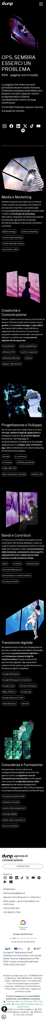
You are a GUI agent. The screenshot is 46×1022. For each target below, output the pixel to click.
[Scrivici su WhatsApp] (4, 1017)
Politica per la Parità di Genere (27, 986)
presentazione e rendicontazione (17, 575)
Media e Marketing (17, 197)
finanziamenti (32, 564)
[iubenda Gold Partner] (31, 938)
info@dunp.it (9, 889)
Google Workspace (11, 674)
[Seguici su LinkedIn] (18, 126)
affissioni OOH (9, 352)
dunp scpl (23, 976)
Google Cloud (8, 686)
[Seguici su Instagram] (4, 126)
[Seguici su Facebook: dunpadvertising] (11, 126)
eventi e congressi (29, 352)
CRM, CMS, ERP (9, 468)
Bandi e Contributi (16, 535)
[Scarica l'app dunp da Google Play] (5, 881)
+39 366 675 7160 (11, 912)
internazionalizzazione (12, 569)
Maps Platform (9, 692)
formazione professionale (14, 796)
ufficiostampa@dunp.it (14, 893)
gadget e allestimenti (12, 364)
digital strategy (9, 231)
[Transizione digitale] (23, 639)
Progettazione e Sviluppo (22, 425)
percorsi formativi (10, 826)
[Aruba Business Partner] (35, 938)
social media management (14, 808)
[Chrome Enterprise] (24, 938)
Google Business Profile (13, 698)
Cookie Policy (24, 989)
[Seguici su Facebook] (10, 877)
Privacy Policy (11, 989)
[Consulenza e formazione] (23, 761)
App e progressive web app (14, 474)
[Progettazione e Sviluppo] (23, 421)
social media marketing (12, 237)
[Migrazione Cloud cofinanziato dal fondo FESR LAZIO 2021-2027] (23, 949)
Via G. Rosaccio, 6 (26, 897)
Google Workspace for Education (17, 680)
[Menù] (41, 4)
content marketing (29, 231)
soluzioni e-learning (11, 802)
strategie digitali (10, 814)
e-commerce (20, 456)
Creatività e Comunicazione (14, 312)
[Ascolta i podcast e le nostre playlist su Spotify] (23, 130)
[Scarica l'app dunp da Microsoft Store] (10, 881)
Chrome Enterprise (28, 686)
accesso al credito (10, 581)
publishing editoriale (11, 358)
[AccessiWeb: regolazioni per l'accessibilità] (4, 1009)
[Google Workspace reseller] (17, 938)
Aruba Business (9, 703)
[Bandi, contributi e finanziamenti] (23, 532)
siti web (6, 456)
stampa (28, 358)
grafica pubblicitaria (28, 346)
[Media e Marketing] (23, 193)
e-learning (7, 462)
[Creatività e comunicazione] (23, 307)
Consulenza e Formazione (22, 765)
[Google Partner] (10, 938)
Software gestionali (25, 462)
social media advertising (13, 243)
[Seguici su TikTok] (31, 126)
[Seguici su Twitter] (25, 126)
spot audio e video (10, 249)
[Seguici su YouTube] (38, 126)
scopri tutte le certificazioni (23, 942)
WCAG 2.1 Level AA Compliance (20, 1009)
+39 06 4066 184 (11, 908)
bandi (5, 564)
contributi (17, 564)
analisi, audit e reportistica (14, 820)
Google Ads (26, 692)
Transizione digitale (17, 643)
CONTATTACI (23, 866)
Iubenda (25, 703)
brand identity (8, 346)
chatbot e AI (36, 474)
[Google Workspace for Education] (21, 938)
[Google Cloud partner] (14, 938)
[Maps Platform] (28, 938)
